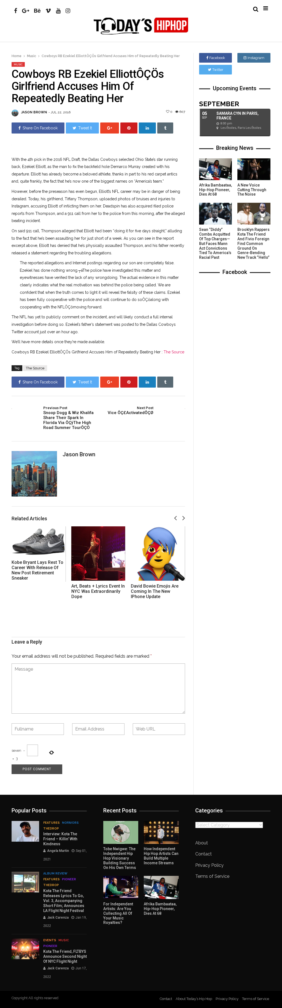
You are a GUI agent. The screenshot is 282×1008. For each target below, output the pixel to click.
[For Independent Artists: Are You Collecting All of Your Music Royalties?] (120, 887)
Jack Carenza (58, 917)
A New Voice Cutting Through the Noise (251, 190)
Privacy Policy (209, 865)
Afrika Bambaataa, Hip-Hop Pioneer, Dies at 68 (215, 190)
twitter (217, 70)
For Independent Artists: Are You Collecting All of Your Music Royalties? (118, 913)
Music (31, 56)
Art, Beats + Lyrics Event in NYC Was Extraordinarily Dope (98, 591)
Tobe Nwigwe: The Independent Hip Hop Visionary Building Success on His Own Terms (119, 858)
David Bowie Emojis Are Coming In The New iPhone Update (154, 591)
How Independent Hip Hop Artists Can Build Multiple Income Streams (161, 856)
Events (49, 940)
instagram (256, 58)
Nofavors (70, 823)
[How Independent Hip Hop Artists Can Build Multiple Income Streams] (161, 832)
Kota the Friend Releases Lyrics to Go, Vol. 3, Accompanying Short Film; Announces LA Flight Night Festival (63, 901)
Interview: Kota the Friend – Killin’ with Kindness (60, 839)
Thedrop (51, 828)
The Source (174, 352)
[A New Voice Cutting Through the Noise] (253, 169)
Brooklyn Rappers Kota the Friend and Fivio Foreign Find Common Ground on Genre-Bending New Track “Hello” (253, 243)
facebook (217, 58)
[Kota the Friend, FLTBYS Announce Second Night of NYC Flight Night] (25, 948)
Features (51, 823)
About (201, 843)
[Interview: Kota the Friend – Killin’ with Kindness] (25, 831)
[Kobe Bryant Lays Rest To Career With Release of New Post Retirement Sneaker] (39, 541)
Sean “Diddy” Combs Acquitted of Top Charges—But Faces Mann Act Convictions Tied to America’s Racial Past (215, 243)
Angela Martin (58, 851)
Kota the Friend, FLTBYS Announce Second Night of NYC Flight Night (65, 956)
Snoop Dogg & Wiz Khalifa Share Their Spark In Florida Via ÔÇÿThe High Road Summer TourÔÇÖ (68, 418)
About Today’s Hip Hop (194, 999)
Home (16, 56)
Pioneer (69, 879)
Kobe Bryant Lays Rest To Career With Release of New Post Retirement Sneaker (37, 570)
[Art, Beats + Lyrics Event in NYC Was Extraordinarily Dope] (98, 553)
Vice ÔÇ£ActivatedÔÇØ (130, 410)
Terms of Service (212, 876)
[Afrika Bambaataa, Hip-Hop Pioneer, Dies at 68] (215, 169)
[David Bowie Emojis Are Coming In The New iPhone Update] (158, 553)
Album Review (55, 873)
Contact (203, 854)
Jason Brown (34, 112)
